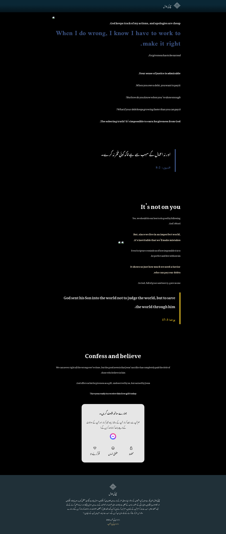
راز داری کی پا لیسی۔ (113, 523)
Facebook (113, 436)
